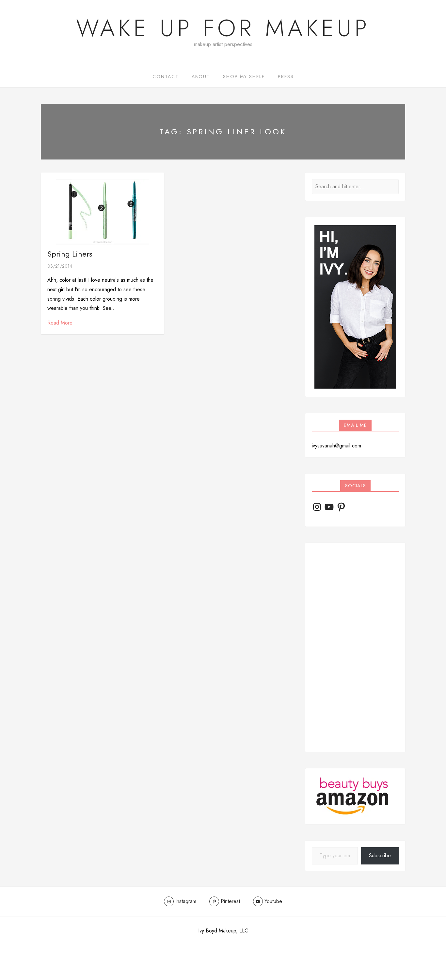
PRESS (286, 76)
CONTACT (165, 76)
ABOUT (201, 76)
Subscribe (380, 855)
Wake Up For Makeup (223, 28)
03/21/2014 (59, 266)
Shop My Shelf (244, 76)
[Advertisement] (355, 647)
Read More (59, 323)
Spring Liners (69, 254)
